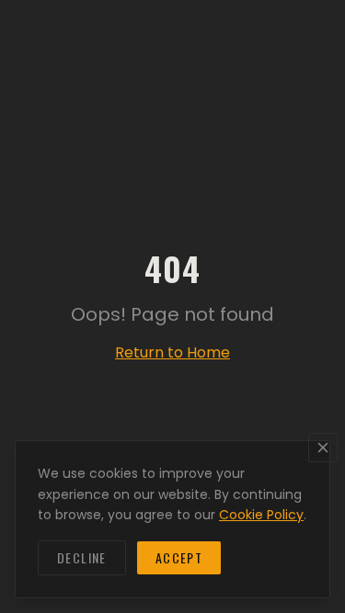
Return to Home (172, 352)
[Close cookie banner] (323, 447)
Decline (82, 557)
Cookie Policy (261, 514)
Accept (178, 557)
